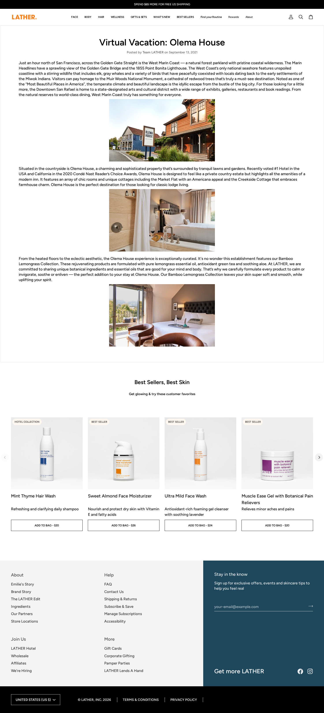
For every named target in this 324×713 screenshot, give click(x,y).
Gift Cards (113, 648)
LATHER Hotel (23, 648)
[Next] (319, 457)
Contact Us (114, 591)
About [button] (17, 575)
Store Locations (24, 621)
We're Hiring (21, 670)
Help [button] (109, 575)
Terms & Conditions (141, 700)
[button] (74, 17)
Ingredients (20, 606)
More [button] (109, 639)
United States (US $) (33, 700)
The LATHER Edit (25, 599)
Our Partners (22, 614)
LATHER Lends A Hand (123, 670)
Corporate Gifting (119, 656)
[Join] (309, 606)
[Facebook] (300, 671)
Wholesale (19, 656)
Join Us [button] (18, 639)
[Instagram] (310, 671)
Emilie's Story (22, 584)
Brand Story (21, 591)
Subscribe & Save (118, 606)
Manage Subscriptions (123, 614)
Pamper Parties (117, 663)
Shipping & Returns (120, 599)
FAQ (108, 584)
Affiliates (18, 663)
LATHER (87, 700)
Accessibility (115, 621)
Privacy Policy (183, 700)
